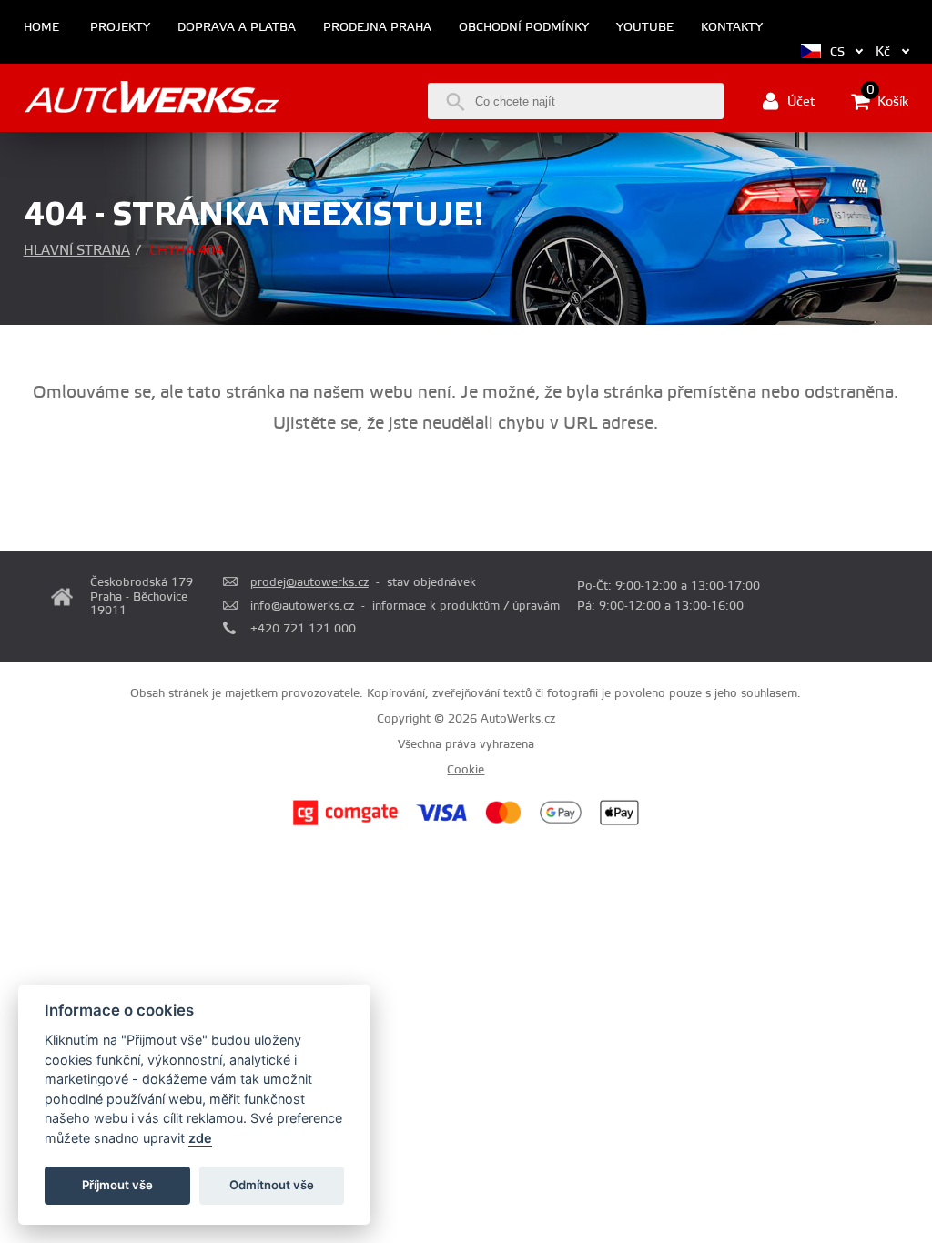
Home (41, 28)
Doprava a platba (236, 28)
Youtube (645, 28)
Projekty (120, 28)
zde (200, 1138)
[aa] (151, 99)
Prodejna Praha (377, 28)
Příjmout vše (117, 1184)
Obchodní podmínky (524, 28)
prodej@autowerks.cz (309, 582)
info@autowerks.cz (302, 606)
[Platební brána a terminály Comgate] (345, 822)
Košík (887, 100)
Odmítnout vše (271, 1184)
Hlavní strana (77, 251)
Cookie (465, 770)
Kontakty (732, 28)
